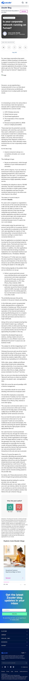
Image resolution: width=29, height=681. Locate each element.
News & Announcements (9, 17)
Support (3, 645)
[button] (10, 508)
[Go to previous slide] (24, 584)
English (23, 652)
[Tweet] (14, 47)
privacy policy (15, 619)
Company (3, 634)
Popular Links (5, 638)
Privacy (7, 671)
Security (16, 671)
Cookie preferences (24, 671)
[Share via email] (3, 47)
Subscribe (14, 613)
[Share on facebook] (9, 47)
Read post (8, 578)
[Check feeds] (25, 47)
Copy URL (14, 52)
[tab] (23, 3)
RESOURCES (4, 642)
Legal (12, 671)
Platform (4, 631)
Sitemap (3, 671)
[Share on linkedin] (20, 47)
